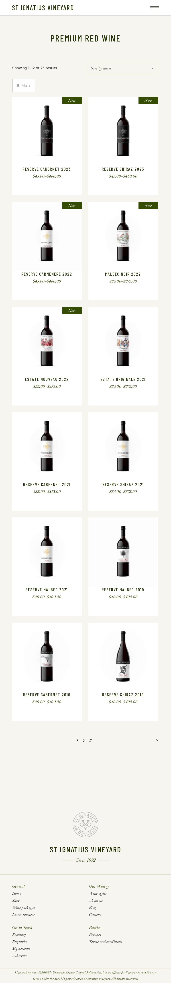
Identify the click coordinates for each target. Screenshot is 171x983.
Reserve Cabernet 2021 (47, 484)
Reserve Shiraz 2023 (123, 169)
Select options (43, 176)
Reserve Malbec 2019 (123, 589)
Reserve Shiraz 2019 (123, 694)
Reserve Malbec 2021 (47, 589)
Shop (16, 900)
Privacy (95, 934)
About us (96, 900)
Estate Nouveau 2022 (47, 379)
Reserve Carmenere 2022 (46, 274)
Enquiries (20, 941)
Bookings (19, 934)
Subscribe (19, 956)
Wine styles (98, 893)
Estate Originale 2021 (123, 379)
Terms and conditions (105, 941)
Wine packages (23, 907)
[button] (23, 85)
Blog (92, 907)
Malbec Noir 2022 (123, 274)
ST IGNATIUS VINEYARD (43, 8)
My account (21, 949)
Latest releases (23, 914)
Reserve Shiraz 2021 (123, 484)
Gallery (95, 914)
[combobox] (122, 68)
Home (16, 893)
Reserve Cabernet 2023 (46, 169)
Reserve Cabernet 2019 (47, 694)
